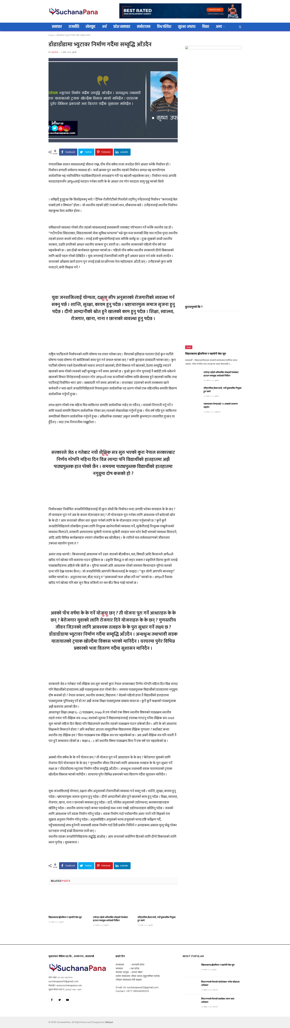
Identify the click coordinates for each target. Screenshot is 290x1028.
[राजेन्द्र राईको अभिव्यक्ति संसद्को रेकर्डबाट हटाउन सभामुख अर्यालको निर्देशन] (113, 901)
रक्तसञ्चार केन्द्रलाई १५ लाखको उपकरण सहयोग (221, 405)
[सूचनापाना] (74, 11)
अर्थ (104, 27)
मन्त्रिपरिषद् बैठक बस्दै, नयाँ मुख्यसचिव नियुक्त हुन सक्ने (157, 919)
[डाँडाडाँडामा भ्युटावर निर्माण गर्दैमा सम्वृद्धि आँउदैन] (113, 100)
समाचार (57, 27)
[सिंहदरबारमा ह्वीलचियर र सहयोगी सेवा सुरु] (69, 901)
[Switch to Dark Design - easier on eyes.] (239, 26)
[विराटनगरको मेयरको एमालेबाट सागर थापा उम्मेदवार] (190, 1002)
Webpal (109, 1022)
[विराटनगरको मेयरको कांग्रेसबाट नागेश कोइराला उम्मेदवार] (190, 985)
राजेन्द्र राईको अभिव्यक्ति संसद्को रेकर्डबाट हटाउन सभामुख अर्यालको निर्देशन (110, 919)
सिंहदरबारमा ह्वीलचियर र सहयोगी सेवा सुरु (65, 917)
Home (51, 35)
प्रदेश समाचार (121, 27)
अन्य (219, 27)
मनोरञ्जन (143, 27)
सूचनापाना (55, 52)
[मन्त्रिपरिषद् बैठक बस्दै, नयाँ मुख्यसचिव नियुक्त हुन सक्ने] (158, 901)
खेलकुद (90, 27)
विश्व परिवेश (164, 27)
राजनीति (74, 27)
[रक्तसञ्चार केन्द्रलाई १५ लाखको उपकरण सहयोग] (193, 407)
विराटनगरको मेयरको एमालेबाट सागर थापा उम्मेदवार (217, 1000)
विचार (205, 27)
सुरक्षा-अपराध (187, 27)
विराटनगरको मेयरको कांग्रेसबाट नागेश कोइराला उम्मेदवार (220, 983)
